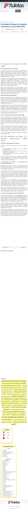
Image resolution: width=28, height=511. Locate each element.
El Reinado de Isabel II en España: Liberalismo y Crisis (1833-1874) (14, 25)
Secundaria (5, 451)
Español (4, 482)
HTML (8, 435)
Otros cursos (5, 456)
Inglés (4, 469)
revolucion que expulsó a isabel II (19, 405)
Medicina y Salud (6, 478)
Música (4, 489)
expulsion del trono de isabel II (19, 401)
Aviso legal (18, 506)
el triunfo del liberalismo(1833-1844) (14, 412)
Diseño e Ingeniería (6, 492)
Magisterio (5, 477)
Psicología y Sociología (7, 494)
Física (4, 467)
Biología (4, 466)
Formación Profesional (7, 453)
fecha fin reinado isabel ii (13, 394)
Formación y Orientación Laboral (9, 479)
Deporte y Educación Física (8, 491)
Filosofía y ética (6, 463)
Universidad (5, 454)
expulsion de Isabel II (18, 396)
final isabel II (5, 407)
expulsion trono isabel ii (19, 415)
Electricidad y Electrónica (7, 472)
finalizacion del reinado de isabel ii (18, 409)
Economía (5, 474)
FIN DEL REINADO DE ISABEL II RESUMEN (14, 383)
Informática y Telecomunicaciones (9, 471)
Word (8, 432)
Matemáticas (5, 464)
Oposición (5, 455)
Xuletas (9, 506)
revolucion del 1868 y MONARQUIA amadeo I (13, 411)
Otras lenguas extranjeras (8, 485)
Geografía (5, 470)
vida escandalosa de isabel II (19, 423)
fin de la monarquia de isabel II (10, 403)
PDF (8, 438)
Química (4, 468)
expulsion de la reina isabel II (11, 399)
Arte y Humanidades (7, 496)
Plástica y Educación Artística (8, 493)
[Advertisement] (14, 17)
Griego (4, 484)
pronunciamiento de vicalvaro (14, 381)
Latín (4, 483)
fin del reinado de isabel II (13, 417)
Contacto (13, 506)
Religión (4, 490)
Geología (4, 487)
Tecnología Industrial (7, 486)
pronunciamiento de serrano (11, 385)
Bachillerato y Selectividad (8, 452)
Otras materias (6, 460)
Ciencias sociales (6, 475)
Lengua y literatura (6, 461)
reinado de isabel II (20, 392)
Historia (11, 22)
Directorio (6, 22)
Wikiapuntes (13, 508)
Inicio (2, 22)
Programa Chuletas (9, 29)
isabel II (4, 394)
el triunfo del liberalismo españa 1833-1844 (14, 387)
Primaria (4, 449)
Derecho (4, 476)
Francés (4, 481)
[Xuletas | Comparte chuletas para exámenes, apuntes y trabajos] (13, 8)
